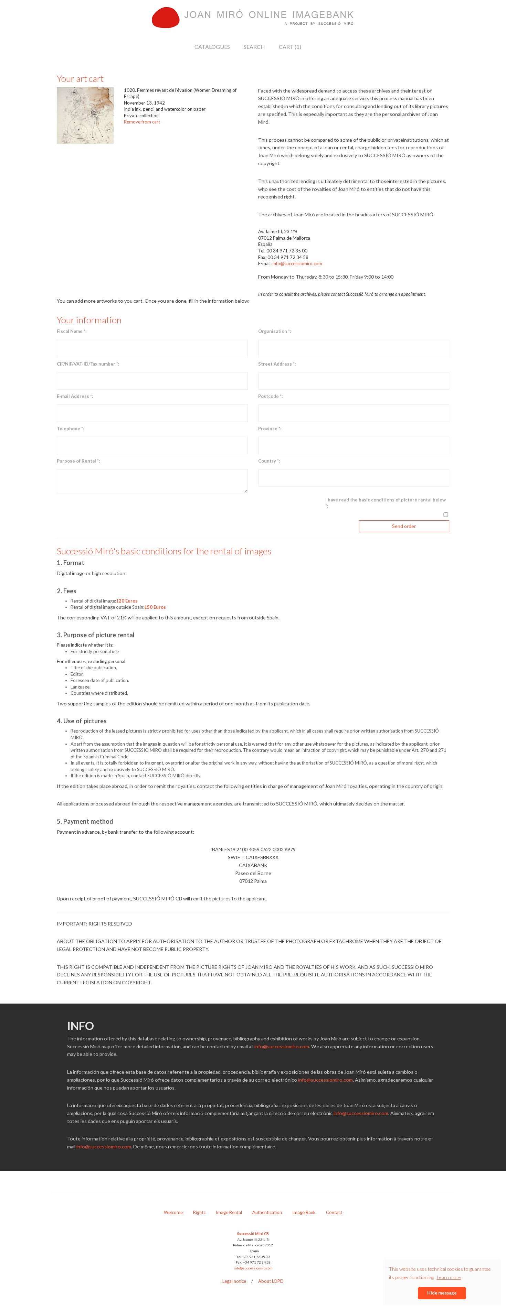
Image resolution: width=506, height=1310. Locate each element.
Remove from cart (142, 121)
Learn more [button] (449, 1277)
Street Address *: (277, 364)
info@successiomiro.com (297, 263)
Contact (334, 1212)
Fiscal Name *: (71, 331)
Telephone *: (70, 428)
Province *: (269, 428)
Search (254, 46)
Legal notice (234, 1281)
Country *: (269, 461)
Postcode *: (270, 396)
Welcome (173, 1212)
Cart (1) (290, 46)
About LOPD (271, 1281)
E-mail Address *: (75, 396)
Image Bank (304, 1212)
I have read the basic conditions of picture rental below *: (385, 503)
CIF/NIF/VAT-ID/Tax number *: (88, 364)
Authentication (267, 1212)
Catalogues (212, 46)
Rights (199, 1212)
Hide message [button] (442, 1293)
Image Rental (229, 1212)
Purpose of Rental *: (78, 461)
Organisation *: (274, 331)
